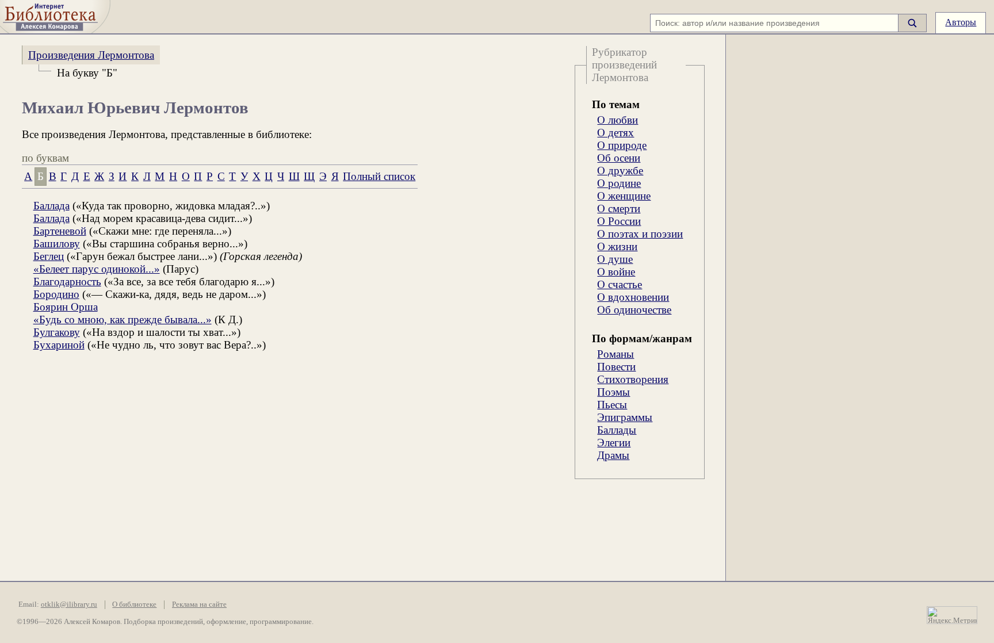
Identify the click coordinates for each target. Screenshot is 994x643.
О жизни (617, 246)
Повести (616, 367)
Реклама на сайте (199, 604)
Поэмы (613, 392)
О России (619, 221)
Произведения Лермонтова (91, 55)
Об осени (618, 158)
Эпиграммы (624, 417)
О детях (615, 133)
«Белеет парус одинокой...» (96, 269)
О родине (619, 183)
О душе (615, 259)
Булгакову (56, 332)
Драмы (613, 455)
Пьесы (612, 405)
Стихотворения (632, 379)
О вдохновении (633, 297)
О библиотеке (134, 604)
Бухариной (59, 345)
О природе (622, 145)
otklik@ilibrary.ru (69, 604)
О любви (617, 120)
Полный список (379, 176)
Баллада (51, 206)
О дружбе (620, 170)
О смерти (618, 208)
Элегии (613, 443)
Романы (615, 354)
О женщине (624, 196)
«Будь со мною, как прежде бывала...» (122, 319)
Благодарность (67, 281)
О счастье (619, 284)
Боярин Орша (65, 307)
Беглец (48, 256)
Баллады (616, 430)
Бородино (56, 294)
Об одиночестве (634, 310)
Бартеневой (59, 231)
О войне (616, 272)
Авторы (960, 22)
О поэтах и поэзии (640, 234)
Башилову (56, 244)
